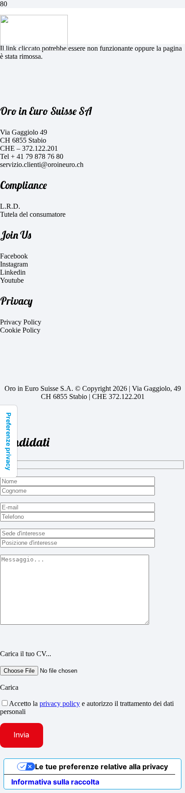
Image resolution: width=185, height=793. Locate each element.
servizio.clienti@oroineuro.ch (42, 164)
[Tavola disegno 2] (34, 48)
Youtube (12, 280)
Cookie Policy (20, 330)
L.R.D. (10, 206)
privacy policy (60, 703)
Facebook (14, 256)
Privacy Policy (20, 322)
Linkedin (13, 272)
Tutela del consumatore (33, 214)
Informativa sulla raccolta (55, 781)
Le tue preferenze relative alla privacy (101, 766)
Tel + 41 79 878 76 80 (31, 156)
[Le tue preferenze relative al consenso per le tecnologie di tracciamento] (8, 441)
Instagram (14, 264)
